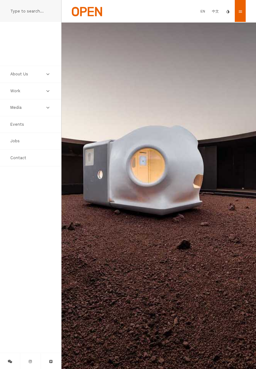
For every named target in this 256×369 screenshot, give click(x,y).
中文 (215, 11)
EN (202, 11)
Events (17, 124)
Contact (18, 157)
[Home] (87, 10)
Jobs (15, 141)
